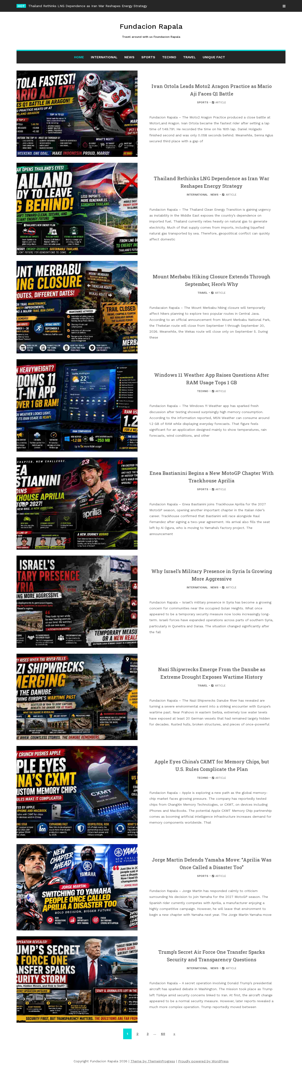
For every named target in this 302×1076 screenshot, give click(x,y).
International (104, 57)
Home (79, 57)
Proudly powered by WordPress (203, 1061)
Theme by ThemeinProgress (152, 1061)
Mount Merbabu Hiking (46, 6)
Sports (148, 57)
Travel (189, 57)
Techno (169, 57)
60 (163, 1034)
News (129, 57)
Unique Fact (214, 57)
